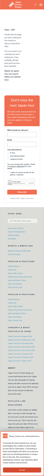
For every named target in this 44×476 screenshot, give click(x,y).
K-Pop (12, 153)
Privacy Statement (17, 166)
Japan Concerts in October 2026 (20, 343)
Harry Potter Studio (15, 273)
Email (9, 140)
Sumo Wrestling (14, 254)
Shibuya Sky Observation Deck (20, 277)
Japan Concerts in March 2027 (20, 361)
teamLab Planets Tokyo (17, 280)
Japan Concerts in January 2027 (20, 354)
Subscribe (22, 192)
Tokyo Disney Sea (15, 287)
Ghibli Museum (14, 266)
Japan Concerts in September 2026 (21, 340)
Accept (22, 470)
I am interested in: (14, 150)
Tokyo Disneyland (15, 284)
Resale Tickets (13, 235)
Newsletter (12, 239)
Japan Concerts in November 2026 (21, 347)
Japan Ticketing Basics (17, 232)
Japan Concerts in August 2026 (20, 336)
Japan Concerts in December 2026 (21, 350)
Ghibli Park (12, 270)
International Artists (17, 156)
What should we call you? (17, 130)
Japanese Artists (16, 159)
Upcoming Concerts (15, 228)
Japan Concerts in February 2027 (21, 357)
